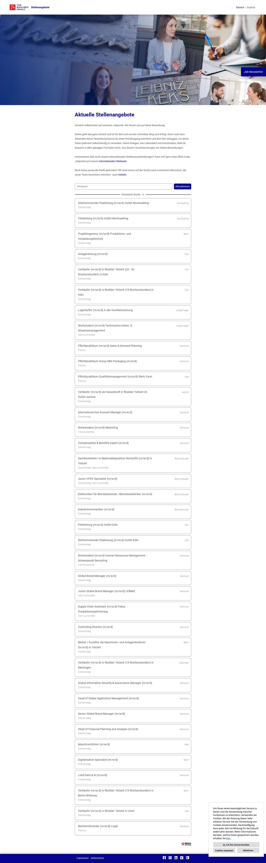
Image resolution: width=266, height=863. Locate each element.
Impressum (83, 858)
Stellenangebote (40, 7)
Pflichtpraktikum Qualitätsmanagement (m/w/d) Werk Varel (115, 376)
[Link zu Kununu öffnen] (187, 857)
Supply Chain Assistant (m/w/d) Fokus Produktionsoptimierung (101, 609)
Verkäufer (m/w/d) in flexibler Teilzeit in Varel (106, 811)
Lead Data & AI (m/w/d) (92, 775)
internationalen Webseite (113, 161)
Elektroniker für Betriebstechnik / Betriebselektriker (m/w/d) (115, 494)
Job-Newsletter (253, 71)
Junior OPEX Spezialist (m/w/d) (97, 478)
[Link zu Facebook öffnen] (164, 857)
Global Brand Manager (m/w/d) (97, 576)
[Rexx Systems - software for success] (186, 844)
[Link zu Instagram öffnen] (170, 857)
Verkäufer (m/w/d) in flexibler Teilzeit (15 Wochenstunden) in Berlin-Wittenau (116, 793)
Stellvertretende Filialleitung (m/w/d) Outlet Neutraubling (113, 203)
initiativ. (122, 174)
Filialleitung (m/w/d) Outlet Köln (98, 524)
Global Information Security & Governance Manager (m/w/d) (115, 683)
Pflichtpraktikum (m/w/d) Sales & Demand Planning (110, 345)
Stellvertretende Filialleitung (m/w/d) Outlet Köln (108, 540)
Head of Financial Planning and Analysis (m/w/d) (108, 729)
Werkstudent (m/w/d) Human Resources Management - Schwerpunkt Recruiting (112, 558)
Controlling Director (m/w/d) (95, 627)
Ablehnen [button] (248, 850)
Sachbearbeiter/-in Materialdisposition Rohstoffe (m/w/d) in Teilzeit (115, 461)
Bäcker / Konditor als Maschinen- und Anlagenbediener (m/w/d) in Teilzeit (112, 645)
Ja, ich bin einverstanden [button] (236, 844)
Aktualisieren (182, 186)
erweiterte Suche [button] (131, 194)
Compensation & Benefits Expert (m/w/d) (103, 443)
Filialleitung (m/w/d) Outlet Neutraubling (103, 218)
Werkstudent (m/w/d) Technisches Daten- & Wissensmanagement (105, 328)
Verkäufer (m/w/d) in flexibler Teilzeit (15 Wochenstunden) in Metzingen (116, 665)
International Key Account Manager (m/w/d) (105, 412)
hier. (228, 838)
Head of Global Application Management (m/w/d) (108, 698)
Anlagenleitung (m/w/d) (93, 254)
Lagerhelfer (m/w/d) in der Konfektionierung (105, 310)
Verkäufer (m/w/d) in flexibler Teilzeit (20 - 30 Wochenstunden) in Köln (106, 272)
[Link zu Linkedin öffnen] (176, 857)
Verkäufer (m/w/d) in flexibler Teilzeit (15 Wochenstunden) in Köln (116, 292)
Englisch (251, 7)
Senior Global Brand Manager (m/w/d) (101, 713)
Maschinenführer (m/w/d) (94, 744)
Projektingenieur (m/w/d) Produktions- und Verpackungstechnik (104, 236)
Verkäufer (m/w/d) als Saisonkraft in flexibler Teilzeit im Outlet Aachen (112, 394)
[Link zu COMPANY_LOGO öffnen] (19, 7)
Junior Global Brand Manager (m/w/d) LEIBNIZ (106, 591)
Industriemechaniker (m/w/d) (96, 509)
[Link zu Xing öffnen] (182, 857)
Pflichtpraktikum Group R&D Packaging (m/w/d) (107, 361)
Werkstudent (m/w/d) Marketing (98, 427)
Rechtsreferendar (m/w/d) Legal (98, 826)
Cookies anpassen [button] (224, 850)
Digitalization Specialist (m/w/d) (98, 759)
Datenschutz (97, 858)
